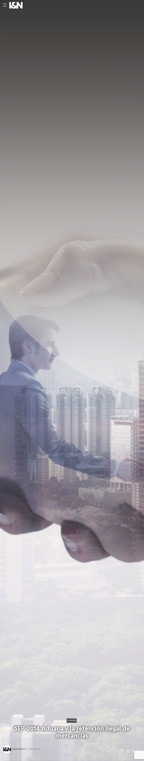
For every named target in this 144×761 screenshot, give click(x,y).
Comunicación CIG (18, 749)
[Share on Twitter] (128, 751)
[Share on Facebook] (122, 751)
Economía (72, 720)
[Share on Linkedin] (133, 751)
